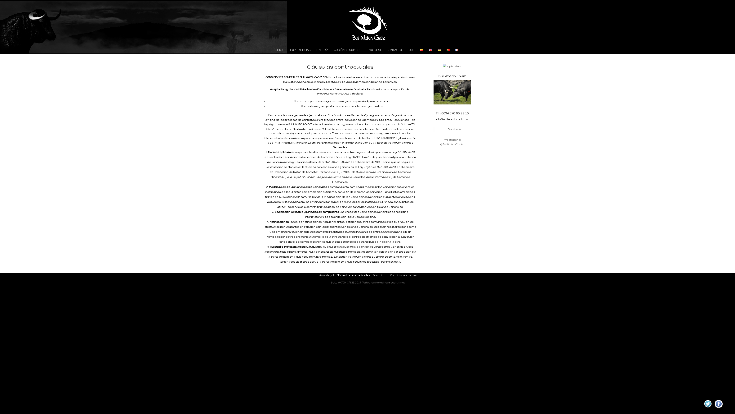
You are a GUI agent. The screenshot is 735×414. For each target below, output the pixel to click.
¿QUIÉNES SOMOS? (347, 50)
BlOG (411, 50)
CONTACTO (394, 50)
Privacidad (380, 275)
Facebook (454, 129)
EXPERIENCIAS (300, 50)
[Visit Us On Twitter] (707, 408)
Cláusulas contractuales (353, 275)
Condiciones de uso (403, 275)
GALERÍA (322, 50)
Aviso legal (326, 275)
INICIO (280, 50)
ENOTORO (374, 50)
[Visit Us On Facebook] (718, 408)
